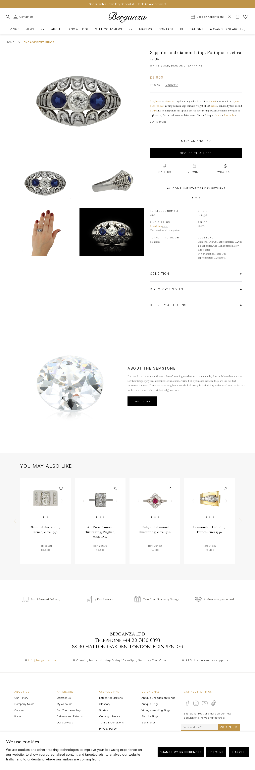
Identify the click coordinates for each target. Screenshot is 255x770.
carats (214, 105)
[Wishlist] (245, 16)
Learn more (158, 122)
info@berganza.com (42, 660)
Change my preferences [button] (181, 752)
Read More (142, 401)
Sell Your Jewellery (114, 29)
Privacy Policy (108, 728)
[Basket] (238, 16)
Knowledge (79, 29)
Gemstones (148, 722)
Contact (166, 29)
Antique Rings (150, 704)
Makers (145, 29)
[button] (192, 196)
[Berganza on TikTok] (213, 703)
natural (154, 110)
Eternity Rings (149, 716)
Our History (21, 697)
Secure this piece (196, 153)
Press (17, 716)
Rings (15, 29)
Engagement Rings (39, 42)
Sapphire (155, 101)
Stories (103, 710)
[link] (45, 503)
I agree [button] (238, 752)
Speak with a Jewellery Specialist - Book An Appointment (127, 4)
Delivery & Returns (169, 305)
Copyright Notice (109, 716)
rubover (160, 105)
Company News (24, 704)
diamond (169, 101)
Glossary (104, 704)
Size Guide (156, 226)
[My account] (229, 16)
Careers (19, 710)
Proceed (229, 727)
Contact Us (64, 697)
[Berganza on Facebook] (187, 703)
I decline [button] (216, 752)
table (216, 115)
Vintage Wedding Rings (155, 710)
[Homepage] (127, 17)
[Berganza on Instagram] (196, 703)
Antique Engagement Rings (158, 697)
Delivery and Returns (70, 716)
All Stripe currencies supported (207, 660)
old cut (213, 101)
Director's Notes (167, 289)
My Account (64, 704)
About (56, 29)
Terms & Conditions (111, 722)
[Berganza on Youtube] (204, 703)
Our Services (65, 722)
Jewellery (35, 29)
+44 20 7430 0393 (141, 640)
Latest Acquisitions (111, 697)
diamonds (229, 115)
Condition (160, 273)
